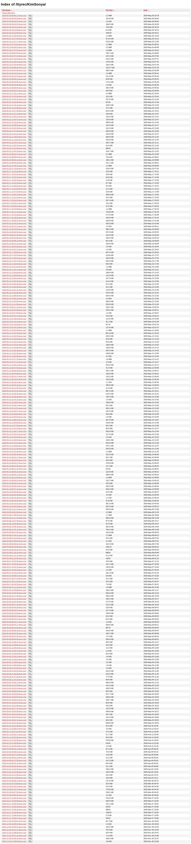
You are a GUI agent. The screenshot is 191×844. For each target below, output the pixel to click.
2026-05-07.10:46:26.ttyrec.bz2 (14, 564)
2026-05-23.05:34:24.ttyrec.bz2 (14, 73)
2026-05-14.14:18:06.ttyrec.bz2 (14, 339)
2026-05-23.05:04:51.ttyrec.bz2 (14, 91)
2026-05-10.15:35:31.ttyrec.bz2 (14, 400)
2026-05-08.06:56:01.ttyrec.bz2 (14, 544)
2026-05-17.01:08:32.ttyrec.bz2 (14, 218)
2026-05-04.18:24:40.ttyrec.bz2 (14, 723)
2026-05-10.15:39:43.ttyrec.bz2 (14, 394)
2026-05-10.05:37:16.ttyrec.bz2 (14, 489)
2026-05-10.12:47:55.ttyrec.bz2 (14, 425)
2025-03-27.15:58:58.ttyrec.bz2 (14, 812)
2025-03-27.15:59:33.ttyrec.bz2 (14, 804)
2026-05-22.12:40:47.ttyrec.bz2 (14, 120)
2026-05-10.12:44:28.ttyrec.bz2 (14, 428)
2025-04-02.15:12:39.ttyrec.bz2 (14, 772)
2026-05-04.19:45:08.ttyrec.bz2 (14, 694)
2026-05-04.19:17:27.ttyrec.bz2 (14, 708)
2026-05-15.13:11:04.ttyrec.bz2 (14, 267)
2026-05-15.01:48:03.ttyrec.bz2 (14, 319)
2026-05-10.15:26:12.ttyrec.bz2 (14, 405)
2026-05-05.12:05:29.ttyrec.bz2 (14, 648)
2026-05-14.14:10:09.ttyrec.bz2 (14, 348)
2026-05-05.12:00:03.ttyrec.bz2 (14, 659)
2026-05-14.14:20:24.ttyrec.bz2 (14, 336)
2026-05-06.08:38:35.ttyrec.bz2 (14, 631)
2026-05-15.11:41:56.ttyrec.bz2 (14, 304)
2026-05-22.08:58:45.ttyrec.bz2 (14, 157)
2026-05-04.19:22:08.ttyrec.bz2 (14, 706)
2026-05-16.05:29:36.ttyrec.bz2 (14, 232)
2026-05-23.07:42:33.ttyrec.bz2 (14, 59)
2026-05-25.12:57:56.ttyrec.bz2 (14, 39)
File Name (6, 10)
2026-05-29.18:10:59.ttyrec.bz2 (14, 33)
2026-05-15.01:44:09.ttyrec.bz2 (14, 324)
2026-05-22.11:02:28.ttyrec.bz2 (14, 148)
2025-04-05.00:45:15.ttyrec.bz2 (14, 763)
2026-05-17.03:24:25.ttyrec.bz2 (14, 200)
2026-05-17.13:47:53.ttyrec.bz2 (14, 192)
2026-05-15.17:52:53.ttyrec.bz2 (14, 255)
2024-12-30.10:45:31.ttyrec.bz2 (14, 827)
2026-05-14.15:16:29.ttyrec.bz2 (14, 330)
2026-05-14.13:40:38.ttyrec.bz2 (14, 356)
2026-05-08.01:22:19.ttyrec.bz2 (14, 555)
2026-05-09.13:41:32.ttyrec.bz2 (14, 509)
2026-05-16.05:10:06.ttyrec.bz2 (14, 238)
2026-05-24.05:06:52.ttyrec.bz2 (14, 47)
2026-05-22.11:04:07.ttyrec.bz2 (14, 143)
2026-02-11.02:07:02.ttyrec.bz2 (14, 732)
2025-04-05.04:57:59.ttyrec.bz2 (14, 760)
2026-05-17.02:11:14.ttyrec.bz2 (14, 212)
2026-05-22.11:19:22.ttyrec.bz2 (14, 137)
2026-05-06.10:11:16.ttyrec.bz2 (14, 599)
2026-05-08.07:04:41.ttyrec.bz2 (14, 535)
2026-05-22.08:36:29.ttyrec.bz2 (14, 163)
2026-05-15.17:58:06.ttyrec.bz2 (14, 252)
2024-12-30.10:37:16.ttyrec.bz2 (14, 836)
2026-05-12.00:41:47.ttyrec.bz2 (14, 376)
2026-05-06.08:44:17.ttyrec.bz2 (14, 625)
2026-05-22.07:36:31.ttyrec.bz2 (14, 166)
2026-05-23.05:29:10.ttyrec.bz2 (14, 79)
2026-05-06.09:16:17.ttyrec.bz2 (14, 622)
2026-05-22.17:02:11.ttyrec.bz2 (14, 93)
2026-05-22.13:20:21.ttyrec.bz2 (14, 117)
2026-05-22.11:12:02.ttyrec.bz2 (14, 140)
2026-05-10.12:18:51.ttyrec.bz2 (14, 440)
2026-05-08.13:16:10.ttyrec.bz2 (14, 529)
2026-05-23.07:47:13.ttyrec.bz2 (14, 56)
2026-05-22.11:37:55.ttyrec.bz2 (14, 131)
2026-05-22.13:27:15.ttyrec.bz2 (14, 114)
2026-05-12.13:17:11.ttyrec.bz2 (14, 362)
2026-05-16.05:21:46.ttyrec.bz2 (14, 235)
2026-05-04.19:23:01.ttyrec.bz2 (14, 703)
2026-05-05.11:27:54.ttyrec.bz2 (14, 677)
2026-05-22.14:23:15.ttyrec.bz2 (14, 99)
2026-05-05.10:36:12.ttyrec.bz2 (14, 682)
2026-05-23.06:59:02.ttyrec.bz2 (14, 67)
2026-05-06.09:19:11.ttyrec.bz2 (14, 619)
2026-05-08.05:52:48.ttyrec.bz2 (14, 547)
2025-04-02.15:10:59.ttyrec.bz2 (14, 778)
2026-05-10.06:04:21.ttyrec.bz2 (14, 483)
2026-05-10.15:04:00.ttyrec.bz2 (14, 414)
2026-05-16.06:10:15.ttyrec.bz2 (14, 226)
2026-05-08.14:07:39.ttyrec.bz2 (14, 521)
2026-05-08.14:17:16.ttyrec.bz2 (14, 518)
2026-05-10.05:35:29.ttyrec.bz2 (14, 492)
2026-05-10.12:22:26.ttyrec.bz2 (14, 437)
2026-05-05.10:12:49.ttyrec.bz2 (14, 685)
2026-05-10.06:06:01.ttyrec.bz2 (14, 480)
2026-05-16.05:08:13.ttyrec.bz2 (14, 241)
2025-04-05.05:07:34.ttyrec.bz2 (14, 755)
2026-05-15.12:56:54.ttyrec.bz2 (14, 278)
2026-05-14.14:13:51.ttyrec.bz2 (14, 345)
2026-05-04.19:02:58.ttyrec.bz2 (14, 711)
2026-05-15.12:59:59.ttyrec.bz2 (14, 275)
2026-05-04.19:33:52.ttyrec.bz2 (14, 697)
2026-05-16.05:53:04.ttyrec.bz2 (14, 229)
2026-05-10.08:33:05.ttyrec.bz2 (14, 460)
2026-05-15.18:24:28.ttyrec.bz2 (14, 247)
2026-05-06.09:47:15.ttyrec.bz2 (14, 605)
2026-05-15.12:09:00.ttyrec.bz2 (14, 296)
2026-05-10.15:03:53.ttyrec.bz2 (14, 417)
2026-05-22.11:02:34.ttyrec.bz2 (14, 145)
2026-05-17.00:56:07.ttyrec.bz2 (14, 221)
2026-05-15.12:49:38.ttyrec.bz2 (14, 287)
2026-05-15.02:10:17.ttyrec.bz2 (14, 316)
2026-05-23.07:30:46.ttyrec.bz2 (14, 65)
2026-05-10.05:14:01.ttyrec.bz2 (14, 504)
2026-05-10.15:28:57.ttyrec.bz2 (14, 402)
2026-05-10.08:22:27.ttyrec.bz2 (14, 463)
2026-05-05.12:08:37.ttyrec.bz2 (14, 642)
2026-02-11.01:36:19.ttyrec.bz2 (14, 746)
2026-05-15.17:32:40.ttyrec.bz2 (14, 264)
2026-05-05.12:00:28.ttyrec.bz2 (14, 654)
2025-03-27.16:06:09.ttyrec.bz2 (14, 801)
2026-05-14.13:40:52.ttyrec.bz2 (14, 353)
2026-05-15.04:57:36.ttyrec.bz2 (14, 310)
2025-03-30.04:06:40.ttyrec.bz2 (14, 795)
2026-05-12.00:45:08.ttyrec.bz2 (14, 374)
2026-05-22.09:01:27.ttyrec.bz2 (14, 154)
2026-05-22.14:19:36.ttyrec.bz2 (14, 102)
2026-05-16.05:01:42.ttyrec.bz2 (14, 244)
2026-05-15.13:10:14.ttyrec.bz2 (14, 270)
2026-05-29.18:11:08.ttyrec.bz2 (14, 30)
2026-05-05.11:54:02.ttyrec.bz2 (14, 668)
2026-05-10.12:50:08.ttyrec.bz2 (14, 423)
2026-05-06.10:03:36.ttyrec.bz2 (14, 602)
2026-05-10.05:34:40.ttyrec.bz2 (14, 498)
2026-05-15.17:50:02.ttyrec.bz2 (14, 258)
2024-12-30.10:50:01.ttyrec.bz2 (14, 821)
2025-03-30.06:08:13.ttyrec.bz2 (14, 781)
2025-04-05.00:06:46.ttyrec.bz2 (14, 766)
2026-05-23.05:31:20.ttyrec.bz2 (14, 76)
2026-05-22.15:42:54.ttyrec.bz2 (14, 96)
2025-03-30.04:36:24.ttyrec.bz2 (14, 786)
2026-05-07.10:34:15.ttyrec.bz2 (14, 567)
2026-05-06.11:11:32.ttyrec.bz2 (14, 587)
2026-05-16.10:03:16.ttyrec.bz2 (14, 223)
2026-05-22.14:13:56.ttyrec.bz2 (14, 108)
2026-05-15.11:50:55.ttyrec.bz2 (14, 301)
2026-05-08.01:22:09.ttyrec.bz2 (14, 558)
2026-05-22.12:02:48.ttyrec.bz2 (14, 128)
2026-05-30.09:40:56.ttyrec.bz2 (14, 18)
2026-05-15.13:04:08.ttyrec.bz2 (14, 273)
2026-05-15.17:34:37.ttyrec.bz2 (14, 261)
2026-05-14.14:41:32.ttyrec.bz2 (14, 333)
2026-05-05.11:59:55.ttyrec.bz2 (14, 662)
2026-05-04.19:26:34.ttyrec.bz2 (14, 700)
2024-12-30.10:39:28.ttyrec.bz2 (14, 833)
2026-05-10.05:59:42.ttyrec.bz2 (14, 486)
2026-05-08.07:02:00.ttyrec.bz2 (14, 538)
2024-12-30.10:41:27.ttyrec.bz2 (14, 830)
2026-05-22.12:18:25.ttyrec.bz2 (14, 122)
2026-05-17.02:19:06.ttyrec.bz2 (14, 209)
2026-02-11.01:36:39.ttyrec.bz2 (14, 743)
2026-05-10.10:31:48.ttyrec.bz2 (14, 451)
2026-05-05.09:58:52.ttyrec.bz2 (14, 691)
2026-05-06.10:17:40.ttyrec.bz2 (14, 596)
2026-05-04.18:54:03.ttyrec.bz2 (14, 717)
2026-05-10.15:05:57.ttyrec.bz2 (14, 411)
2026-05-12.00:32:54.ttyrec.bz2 (14, 379)
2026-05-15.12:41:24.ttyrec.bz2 (14, 290)
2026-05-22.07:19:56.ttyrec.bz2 (14, 169)
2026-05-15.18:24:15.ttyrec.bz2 (14, 249)
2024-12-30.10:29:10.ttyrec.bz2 (14, 838)
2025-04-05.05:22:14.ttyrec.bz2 (14, 749)
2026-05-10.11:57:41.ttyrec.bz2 (14, 443)
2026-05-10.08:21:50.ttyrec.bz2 (14, 466)
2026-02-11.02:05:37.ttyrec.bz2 (14, 735)
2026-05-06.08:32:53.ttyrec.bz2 (14, 633)
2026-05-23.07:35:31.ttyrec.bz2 (14, 62)
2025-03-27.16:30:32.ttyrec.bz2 (14, 798)
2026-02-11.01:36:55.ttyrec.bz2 (14, 740)
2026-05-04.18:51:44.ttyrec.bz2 (14, 720)
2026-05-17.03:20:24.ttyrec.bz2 (14, 206)
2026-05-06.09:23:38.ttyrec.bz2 (14, 613)
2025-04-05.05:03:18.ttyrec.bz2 (14, 758)
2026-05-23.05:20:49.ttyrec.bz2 (14, 85)
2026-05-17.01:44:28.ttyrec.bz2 (14, 215)
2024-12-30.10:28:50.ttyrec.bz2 (14, 841)
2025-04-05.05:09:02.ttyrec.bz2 (14, 752)
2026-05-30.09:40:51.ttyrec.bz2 (14, 21)
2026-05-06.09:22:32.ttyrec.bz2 (14, 616)
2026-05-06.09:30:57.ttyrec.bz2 (14, 610)
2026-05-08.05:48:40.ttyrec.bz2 (14, 550)
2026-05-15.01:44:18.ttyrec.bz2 (14, 322)
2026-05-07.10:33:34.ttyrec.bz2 (14, 570)
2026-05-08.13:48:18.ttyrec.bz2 (14, 527)
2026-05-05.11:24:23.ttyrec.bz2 (14, 680)
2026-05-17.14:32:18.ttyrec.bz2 (14, 183)
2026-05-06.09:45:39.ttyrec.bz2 (14, 607)
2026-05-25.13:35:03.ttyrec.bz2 (14, 36)
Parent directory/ (8, 13)
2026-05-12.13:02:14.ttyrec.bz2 (14, 365)
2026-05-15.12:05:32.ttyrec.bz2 (14, 298)
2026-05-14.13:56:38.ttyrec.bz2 (14, 350)
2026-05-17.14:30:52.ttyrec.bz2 (14, 186)
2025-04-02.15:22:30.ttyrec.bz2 (14, 769)
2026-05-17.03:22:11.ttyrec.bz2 (14, 203)
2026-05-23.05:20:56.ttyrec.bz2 (14, 82)
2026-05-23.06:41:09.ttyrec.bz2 (14, 70)
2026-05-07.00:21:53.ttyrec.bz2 (14, 581)
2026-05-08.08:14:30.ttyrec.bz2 (14, 532)
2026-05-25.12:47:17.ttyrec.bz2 (14, 42)
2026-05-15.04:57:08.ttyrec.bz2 (14, 313)
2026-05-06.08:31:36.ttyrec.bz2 (14, 636)
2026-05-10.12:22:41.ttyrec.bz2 (14, 434)
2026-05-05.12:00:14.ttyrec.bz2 (14, 656)
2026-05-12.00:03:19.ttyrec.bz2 (14, 385)
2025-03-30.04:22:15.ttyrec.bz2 (14, 789)
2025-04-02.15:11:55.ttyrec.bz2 (14, 775)
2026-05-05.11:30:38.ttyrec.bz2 (14, 674)
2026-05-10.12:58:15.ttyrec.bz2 (14, 420)
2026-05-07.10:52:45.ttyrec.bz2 (14, 561)
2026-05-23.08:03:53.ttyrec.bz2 (14, 53)
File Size (109, 10)
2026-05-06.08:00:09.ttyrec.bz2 (14, 639)
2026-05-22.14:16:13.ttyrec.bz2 (14, 105)
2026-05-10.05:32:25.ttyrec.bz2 (14, 501)
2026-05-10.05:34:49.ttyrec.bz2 (14, 495)
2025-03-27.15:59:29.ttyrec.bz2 (14, 807)
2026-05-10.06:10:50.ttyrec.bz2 (14, 478)
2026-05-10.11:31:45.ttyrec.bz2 (14, 449)
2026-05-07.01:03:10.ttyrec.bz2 (14, 573)
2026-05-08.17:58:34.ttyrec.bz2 (14, 515)
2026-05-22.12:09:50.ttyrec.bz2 (14, 125)
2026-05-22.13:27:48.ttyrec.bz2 (14, 111)
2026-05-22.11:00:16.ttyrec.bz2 (14, 151)
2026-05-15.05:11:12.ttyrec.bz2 (14, 307)
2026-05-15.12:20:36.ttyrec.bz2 (14, 293)
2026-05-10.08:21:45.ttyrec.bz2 (14, 469)
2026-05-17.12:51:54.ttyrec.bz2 (14, 197)
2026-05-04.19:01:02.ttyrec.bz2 (14, 714)
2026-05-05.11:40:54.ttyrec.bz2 (14, 671)
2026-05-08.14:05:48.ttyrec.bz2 (14, 524)
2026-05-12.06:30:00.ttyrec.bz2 (14, 371)
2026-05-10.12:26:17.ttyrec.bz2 (14, 431)
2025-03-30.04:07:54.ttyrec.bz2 (14, 792)
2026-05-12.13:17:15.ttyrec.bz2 (14, 359)
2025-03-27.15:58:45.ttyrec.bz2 (14, 815)
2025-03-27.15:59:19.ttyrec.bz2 (14, 809)
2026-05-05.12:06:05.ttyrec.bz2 (14, 645)
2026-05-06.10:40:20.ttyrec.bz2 (14, 593)
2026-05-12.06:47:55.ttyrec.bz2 (14, 368)
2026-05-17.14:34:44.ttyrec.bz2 (14, 177)
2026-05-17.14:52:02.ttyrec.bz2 (14, 174)
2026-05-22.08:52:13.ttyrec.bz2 (14, 160)
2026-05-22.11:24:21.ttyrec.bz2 (14, 134)
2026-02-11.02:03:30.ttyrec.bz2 (14, 737)
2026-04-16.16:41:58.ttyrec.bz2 (14, 726)
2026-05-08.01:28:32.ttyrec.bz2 (14, 553)
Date (145, 10)
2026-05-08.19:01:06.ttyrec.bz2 (14, 512)
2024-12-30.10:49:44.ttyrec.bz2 (14, 824)
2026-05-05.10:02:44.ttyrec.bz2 (14, 688)
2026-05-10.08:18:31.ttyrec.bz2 (14, 472)
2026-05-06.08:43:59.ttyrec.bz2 (14, 628)
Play (30, 16)
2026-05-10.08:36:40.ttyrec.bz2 (14, 454)
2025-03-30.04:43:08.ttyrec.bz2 (14, 784)
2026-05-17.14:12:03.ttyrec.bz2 (14, 189)
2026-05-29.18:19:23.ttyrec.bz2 (14, 24)
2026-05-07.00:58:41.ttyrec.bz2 (14, 576)
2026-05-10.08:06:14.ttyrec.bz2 (14, 475)
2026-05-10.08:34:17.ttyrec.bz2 (14, 457)
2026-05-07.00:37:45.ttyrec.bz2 (14, 578)
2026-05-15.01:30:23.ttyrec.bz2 (14, 327)
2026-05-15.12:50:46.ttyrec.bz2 (14, 284)
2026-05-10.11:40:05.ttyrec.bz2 (14, 446)
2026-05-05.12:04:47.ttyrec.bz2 (14, 651)
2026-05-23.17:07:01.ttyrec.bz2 (14, 50)
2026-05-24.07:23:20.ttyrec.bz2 (14, 44)
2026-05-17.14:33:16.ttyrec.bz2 (14, 180)
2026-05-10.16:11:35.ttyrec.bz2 (14, 388)
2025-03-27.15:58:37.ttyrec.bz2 (14, 818)
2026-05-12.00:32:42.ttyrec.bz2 (14, 382)
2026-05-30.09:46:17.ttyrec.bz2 (14, 16)
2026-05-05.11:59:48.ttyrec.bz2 (14, 665)
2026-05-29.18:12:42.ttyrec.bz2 (14, 27)
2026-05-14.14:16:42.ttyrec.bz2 (14, 342)
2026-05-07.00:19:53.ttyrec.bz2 (14, 584)
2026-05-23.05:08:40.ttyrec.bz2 (14, 88)
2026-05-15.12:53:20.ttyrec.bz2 (14, 281)
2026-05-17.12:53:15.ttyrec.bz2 (14, 194)
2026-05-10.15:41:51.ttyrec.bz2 (14, 391)
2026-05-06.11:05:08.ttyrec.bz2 (14, 590)
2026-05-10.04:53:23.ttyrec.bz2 (14, 506)
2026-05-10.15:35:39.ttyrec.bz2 (14, 397)
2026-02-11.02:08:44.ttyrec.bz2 (14, 729)
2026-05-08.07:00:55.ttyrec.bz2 (14, 541)
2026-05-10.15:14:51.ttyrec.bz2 (14, 408)
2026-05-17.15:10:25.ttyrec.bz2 (14, 171)
